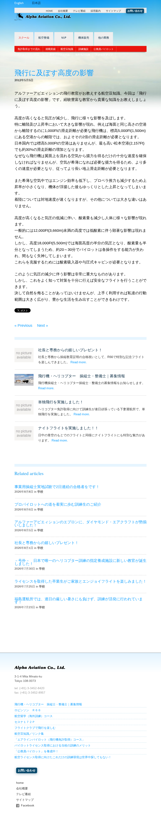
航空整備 (43, 38)
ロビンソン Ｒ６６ (27, 710)
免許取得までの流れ (29, 49)
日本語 (36, 3)
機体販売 (83, 38)
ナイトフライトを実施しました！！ (68, 428)
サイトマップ (113, 10)
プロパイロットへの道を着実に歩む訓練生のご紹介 (57, 504)
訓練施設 (83, 49)
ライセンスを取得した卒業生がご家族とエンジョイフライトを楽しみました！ (80, 581)
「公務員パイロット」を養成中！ (36, 751)
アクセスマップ (104, 54)
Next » (42, 325)
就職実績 (50, 49)
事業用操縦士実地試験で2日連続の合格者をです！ (57, 487)
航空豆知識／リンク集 (29, 733)
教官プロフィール (60, 54)
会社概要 (63, 10)
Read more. (78, 362)
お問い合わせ (135, 10)
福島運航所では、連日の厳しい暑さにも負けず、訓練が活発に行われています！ (78, 600)
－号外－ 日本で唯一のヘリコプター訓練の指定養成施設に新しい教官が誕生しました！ (80, 562)
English (19, 3)
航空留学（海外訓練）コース (33, 716)
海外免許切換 (82, 54)
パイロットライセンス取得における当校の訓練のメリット (52, 745)
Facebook (27, 805)
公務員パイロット (103, 49)
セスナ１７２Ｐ (24, 722)
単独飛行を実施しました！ (60, 402)
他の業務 (103, 38)
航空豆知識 (67, 49)
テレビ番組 (79, 10)
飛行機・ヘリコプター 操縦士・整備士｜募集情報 (81, 376)
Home (49, 10)
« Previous (23, 325)
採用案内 (96, 10)
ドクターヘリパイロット (31, 54)
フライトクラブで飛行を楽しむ (35, 727)
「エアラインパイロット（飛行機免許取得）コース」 (49, 739)
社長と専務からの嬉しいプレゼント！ (70, 350)
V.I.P (63, 38)
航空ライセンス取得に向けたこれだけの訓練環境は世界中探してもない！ (62, 757)
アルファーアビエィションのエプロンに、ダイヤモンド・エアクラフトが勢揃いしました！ (80, 523)
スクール (23, 38)
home (20, 782)
